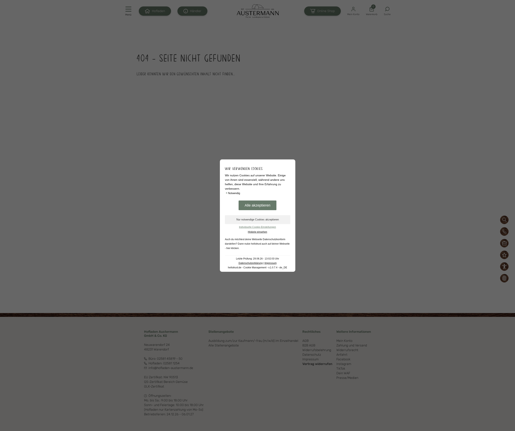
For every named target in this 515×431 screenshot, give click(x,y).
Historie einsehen (257, 231)
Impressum (271, 263)
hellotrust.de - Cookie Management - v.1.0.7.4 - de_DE (257, 267)
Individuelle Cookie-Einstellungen (257, 227)
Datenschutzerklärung (251, 263)
